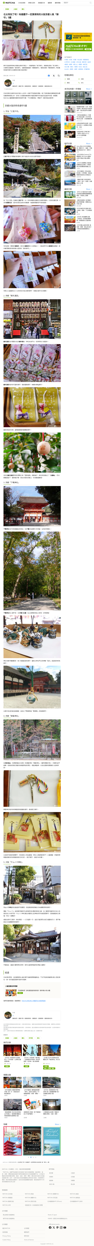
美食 (68, 79)
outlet (67, 69)
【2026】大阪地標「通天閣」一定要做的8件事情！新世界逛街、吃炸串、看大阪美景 (32, 1059)
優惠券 (50, 3)
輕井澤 (84, 62)
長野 (70, 64)
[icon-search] (90, 2)
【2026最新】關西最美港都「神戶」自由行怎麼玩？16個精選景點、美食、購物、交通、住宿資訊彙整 (32, 1092)
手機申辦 (87, 69)
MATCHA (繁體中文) (53, 1194)
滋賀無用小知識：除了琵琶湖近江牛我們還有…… (32, 1113)
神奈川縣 (51, 1184)
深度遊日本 (41, 3)
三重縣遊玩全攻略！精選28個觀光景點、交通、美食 (51, 1113)
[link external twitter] (54, 1228)
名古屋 (80, 59)
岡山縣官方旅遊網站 (9, 1215)
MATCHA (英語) (29, 1194)
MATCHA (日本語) (7, 1194)
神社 (38, 1038)
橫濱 (66, 64)
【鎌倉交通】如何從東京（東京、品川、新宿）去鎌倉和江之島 (84, 181)
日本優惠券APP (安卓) (76, 1201)
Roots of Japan (52, 1215)
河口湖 (79, 62)
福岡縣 (51, 1180)
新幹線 (81, 69)
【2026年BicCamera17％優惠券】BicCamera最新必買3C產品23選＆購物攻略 (84, 157)
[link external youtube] (65, 1228)
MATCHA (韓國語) (7, 1197)
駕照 (76, 66)
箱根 (80, 64)
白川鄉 (67, 66)
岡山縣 (73, 1184)
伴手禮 (31, 1038)
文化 (82, 83)
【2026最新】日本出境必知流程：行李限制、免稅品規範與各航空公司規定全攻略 (84, 173)
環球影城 (86, 59)
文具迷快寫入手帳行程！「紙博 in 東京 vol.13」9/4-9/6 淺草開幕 (84, 133)
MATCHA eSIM (6, 1205)
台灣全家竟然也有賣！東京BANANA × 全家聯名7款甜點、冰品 (84, 125)
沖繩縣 (73, 1180)
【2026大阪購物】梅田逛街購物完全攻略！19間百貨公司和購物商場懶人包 (84, 164)
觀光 (23, 9)
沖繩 (66, 59)
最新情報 (57, 3)
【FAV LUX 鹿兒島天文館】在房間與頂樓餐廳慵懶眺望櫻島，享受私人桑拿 (84, 193)
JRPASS (67, 62)
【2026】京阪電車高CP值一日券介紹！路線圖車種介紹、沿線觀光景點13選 (51, 1091)
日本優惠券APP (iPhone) (54, 1201)
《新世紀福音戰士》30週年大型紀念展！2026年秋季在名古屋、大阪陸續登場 (84, 117)
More (57, 1124)
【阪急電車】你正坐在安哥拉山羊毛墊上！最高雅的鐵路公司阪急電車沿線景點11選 (12, 1114)
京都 (75, 59)
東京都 (51, 1173)
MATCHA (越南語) (75, 1197)
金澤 (89, 62)
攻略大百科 (31, 3)
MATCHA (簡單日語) (8, 1201)
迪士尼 (85, 66)
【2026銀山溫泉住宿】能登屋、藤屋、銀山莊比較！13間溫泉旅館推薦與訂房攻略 (84, 227)
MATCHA (9, 1063)
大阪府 (15, 9)
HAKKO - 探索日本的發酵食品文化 (57, 1218)
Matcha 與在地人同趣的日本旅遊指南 (34, 1001)
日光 (80, 66)
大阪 (70, 59)
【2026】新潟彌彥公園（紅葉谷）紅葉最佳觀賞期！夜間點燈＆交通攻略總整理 (84, 219)
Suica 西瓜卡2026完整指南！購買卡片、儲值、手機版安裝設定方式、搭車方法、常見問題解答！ (84, 149)
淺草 (76, 69)
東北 (72, 66)
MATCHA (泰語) (74, 1194)
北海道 (73, 62)
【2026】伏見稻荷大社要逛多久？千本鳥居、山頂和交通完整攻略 (12, 1059)
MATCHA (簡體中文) (30, 1197)
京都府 (7, 9)
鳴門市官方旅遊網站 (9, 1218)
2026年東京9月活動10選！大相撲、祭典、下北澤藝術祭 (84, 210)
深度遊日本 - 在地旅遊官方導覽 (34, 1205)
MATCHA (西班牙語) (30, 1201)
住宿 (82, 79)
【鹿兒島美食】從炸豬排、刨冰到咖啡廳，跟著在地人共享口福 (84, 202)
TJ (13, 83)
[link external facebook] (50, 1228)
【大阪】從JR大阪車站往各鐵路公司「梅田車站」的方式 (51, 1058)
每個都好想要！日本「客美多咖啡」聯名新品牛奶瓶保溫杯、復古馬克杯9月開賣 (84, 108)
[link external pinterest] (57, 1228)
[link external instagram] (61, 1228)
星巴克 (85, 64)
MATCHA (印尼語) (52, 1197)
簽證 (71, 69)
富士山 (75, 64)
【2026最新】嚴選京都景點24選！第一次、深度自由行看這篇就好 (12, 1091)
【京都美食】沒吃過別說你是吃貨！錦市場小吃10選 (33, 990)
